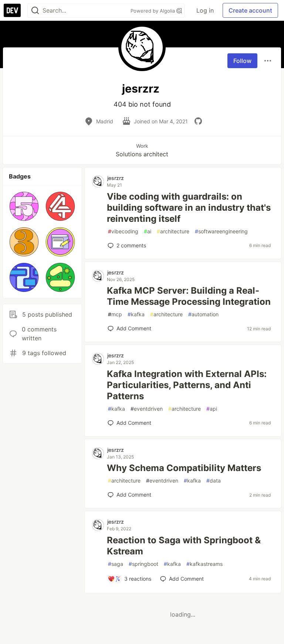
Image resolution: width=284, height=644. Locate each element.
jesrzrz (115, 178)
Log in (205, 10)
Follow (242, 60)
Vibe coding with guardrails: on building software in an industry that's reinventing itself (189, 207)
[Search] (35, 10)
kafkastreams (204, 564)
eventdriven (147, 409)
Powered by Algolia (153, 11)
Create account (250, 10)
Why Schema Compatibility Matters (184, 468)
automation (203, 314)
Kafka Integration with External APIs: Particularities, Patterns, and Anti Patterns (187, 384)
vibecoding (123, 231)
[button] (24, 206)
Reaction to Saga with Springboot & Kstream (184, 546)
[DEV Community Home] (12, 10)
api (211, 409)
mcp (115, 314)
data (213, 480)
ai (147, 231)
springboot (143, 564)
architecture (173, 231)
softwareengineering (221, 231)
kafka (136, 314)
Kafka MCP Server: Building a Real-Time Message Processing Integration (189, 296)
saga (115, 564)
